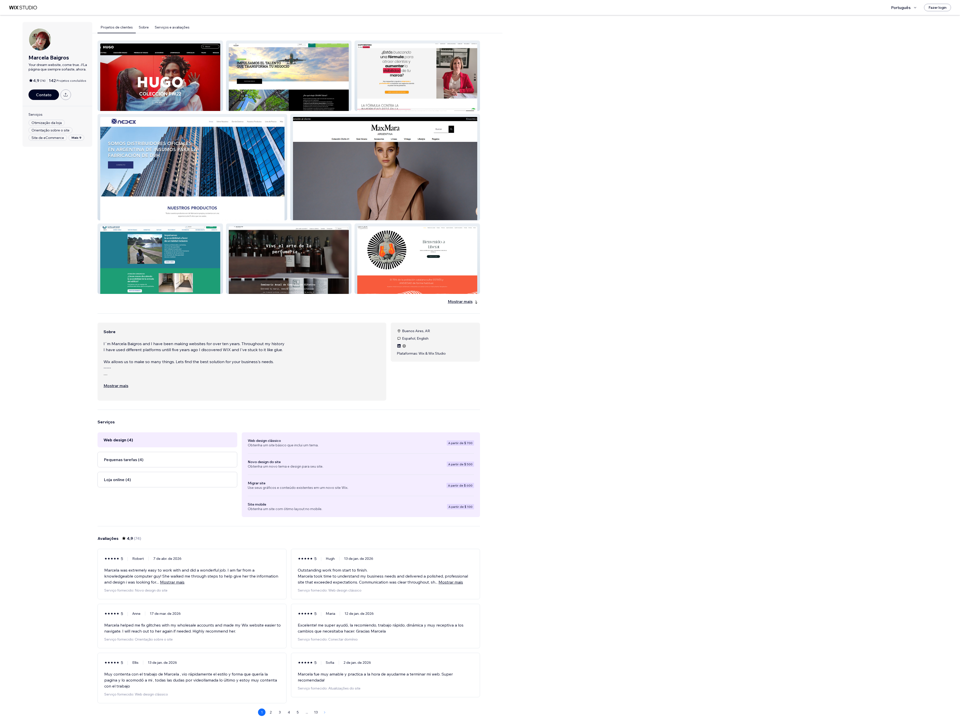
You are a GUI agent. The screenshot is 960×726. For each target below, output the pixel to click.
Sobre (144, 27)
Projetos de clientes (116, 27)
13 (316, 712)
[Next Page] (324, 712)
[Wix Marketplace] (23, 7)
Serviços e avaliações (172, 27)
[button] (160, 75)
